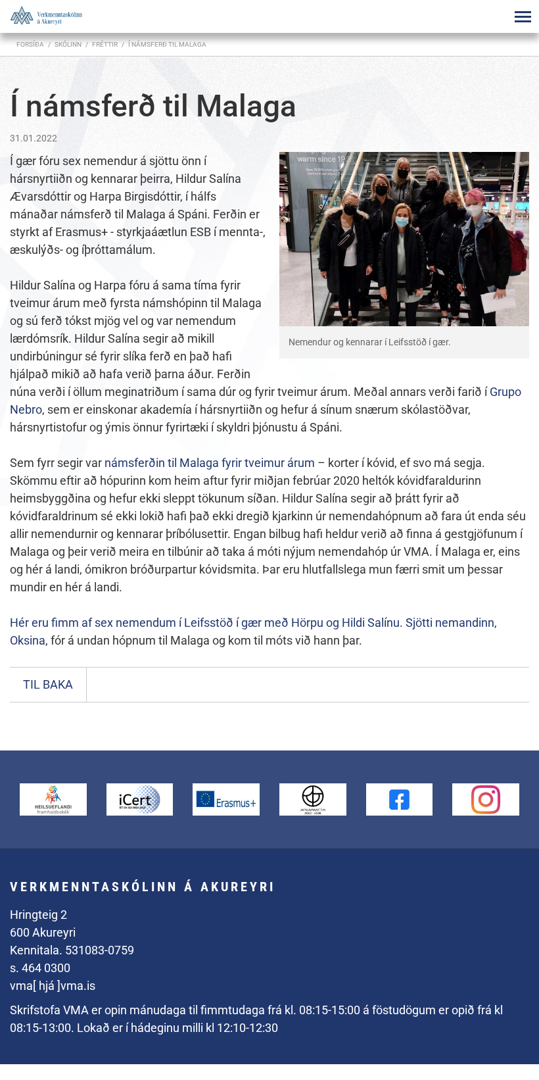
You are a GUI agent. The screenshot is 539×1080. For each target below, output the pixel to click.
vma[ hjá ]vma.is (52, 986)
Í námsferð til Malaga (167, 44)
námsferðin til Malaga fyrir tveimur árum (210, 463)
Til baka (48, 684)
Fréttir (105, 44)
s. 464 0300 (40, 968)
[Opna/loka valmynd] (522, 16)
